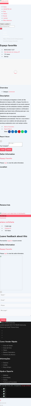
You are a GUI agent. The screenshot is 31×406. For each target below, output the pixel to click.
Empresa (5, 362)
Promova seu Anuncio (9, 354)
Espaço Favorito (6, 158)
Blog (4, 11)
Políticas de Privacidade (10, 382)
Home (5, 7)
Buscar (5, 16)
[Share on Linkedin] (15, 131)
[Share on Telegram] (25, 131)
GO (10, 228)
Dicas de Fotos (7, 348)
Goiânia (7, 228)
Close (2, 149)
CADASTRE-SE (7, 9)
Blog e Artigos (7, 367)
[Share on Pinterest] (19, 131)
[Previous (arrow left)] (0, 405)
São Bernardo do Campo (11, 52)
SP (19, 52)
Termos (5, 380)
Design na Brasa (26, 385)
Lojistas (5, 18)
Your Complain (4, 146)
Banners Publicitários (9, 352)
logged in (9, 240)
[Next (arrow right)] (2, 405)
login (5, 163)
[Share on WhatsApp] (22, 131)
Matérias (5, 375)
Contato (5, 365)
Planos (5, 13)
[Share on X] (12, 131)
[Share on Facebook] (9, 131)
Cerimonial (12, 92)
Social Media (6, 377)
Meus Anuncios (7, 20)
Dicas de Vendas (8, 345)
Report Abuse (8, 129)
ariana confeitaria (7, 222)
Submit (9, 149)
